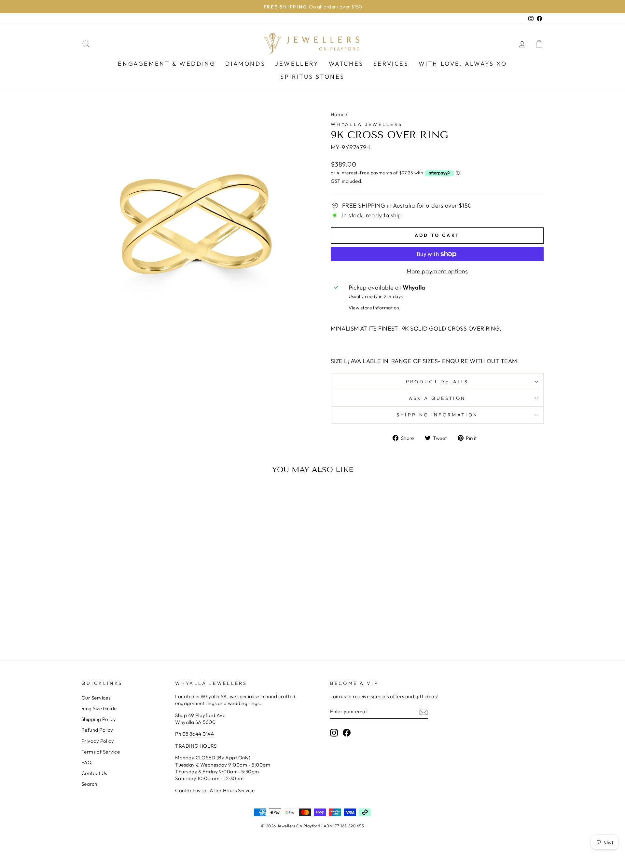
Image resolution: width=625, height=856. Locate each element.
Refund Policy (97, 730)
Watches (346, 63)
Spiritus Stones (312, 76)
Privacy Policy (97, 741)
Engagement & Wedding (166, 63)
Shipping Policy (98, 719)
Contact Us (94, 773)
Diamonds (245, 63)
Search (89, 784)
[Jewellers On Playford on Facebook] (347, 733)
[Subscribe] (423, 711)
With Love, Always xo (463, 63)
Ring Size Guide (99, 708)
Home (338, 114)
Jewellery (297, 63)
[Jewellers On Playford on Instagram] (334, 733)
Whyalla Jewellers (366, 124)
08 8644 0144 (198, 734)
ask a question (437, 398)
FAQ (86, 762)
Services (391, 63)
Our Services (95, 698)
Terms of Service (100, 752)
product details (437, 382)
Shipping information (437, 415)
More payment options (437, 271)
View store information (374, 308)
